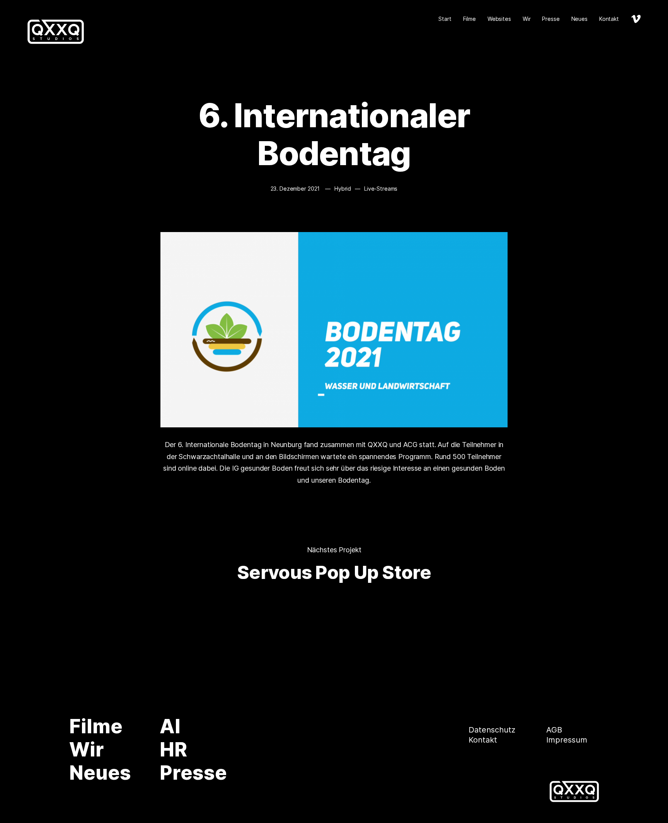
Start (444, 18)
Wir (527, 18)
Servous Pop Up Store (334, 572)
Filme (469, 18)
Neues (579, 18)
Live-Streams (380, 188)
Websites (499, 18)
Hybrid (342, 188)
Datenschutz (492, 729)
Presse (550, 18)
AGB (554, 729)
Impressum (566, 739)
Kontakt (609, 18)
